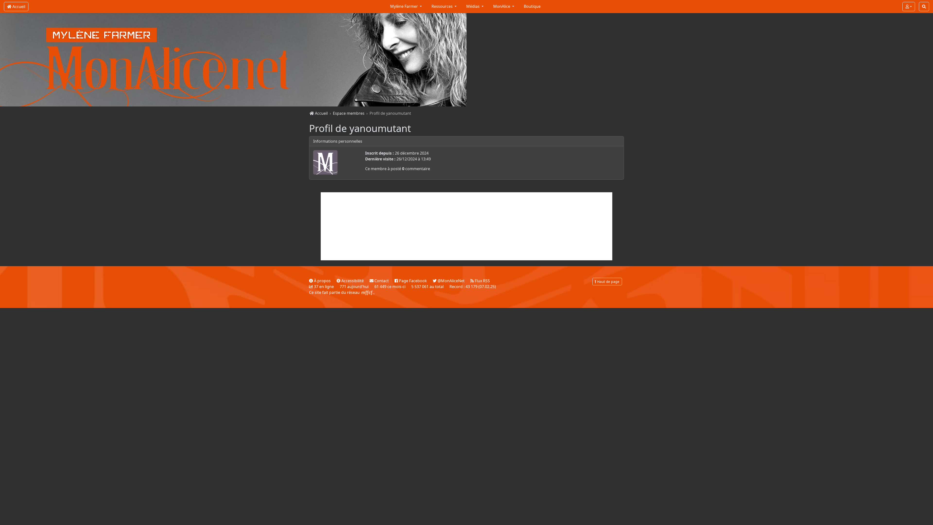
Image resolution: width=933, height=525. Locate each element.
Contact (381, 280)
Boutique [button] (532, 6)
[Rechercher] (924, 6)
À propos (322, 280)
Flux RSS (482, 280)
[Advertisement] (466, 226)
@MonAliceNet (451, 280)
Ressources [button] (443, 6)
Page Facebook (412, 280)
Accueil (321, 113)
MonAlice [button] (502, 6)
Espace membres (348, 113)
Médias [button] (473, 6)
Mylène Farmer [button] (404, 6)
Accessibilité (352, 280)
